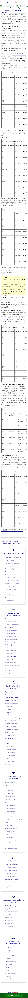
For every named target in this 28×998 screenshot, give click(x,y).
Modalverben (8, 825)
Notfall (7, 970)
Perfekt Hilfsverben (10, 811)
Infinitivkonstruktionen (11, 848)
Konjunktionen (9, 926)
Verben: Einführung (10, 782)
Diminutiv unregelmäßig (11, 653)
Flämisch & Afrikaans (10, 566)
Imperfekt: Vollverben (11, 791)
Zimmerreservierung (10, 973)
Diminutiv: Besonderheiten (12, 665)
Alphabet (7, 572)
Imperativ (7, 843)
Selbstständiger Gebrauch (12, 700)
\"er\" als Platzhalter (10, 749)
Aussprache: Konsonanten (12, 580)
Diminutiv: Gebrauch (10, 662)
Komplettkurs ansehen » (14, 996)
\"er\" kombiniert (9, 764)
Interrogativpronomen (11, 885)
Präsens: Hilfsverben (10, 788)
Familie (7, 967)
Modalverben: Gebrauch (11, 828)
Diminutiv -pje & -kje (10, 650)
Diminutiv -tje (8, 645)
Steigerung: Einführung (11, 709)
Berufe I (7, 668)
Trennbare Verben (10, 796)
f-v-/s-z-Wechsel (9, 601)
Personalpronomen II (11, 870)
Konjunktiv (8, 846)
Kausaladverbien (9, 735)
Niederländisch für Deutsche (13, 557)
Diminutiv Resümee (10, 656)
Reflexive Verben (9, 831)
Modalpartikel (9, 741)
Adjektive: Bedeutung (11, 695)
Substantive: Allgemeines (12, 624)
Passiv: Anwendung (10, 840)
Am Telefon (8, 976)
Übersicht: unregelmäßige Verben (14, 820)
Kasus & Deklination (10, 627)
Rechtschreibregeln (10, 595)
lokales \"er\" (8, 747)
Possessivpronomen (10, 873)
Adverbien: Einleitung (11, 723)
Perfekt (7, 802)
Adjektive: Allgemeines (11, 692)
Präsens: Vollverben (10, 785)
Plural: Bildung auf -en (11, 630)
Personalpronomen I (10, 867)
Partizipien (8, 834)
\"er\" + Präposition (10, 752)
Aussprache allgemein (11, 569)
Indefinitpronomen (10, 882)
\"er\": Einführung (9, 744)
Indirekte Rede (9, 920)
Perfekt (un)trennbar (10, 808)
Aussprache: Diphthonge (12, 577)
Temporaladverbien (10, 726)
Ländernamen (9, 964)
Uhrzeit (7, 953)
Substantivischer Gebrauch (12, 703)
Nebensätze (8, 917)
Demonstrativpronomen (11, 879)
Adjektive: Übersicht (10, 721)
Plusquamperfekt (9, 814)
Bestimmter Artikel (10, 619)
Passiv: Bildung (9, 837)
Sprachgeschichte (10, 560)
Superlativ (8, 715)
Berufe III (7, 674)
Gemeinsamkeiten (10, 706)
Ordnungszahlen (9, 950)
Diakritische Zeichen (10, 592)
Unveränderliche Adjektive (12, 697)
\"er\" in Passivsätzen (10, 761)
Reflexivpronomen (10, 876)
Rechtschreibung (9, 586)
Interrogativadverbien (11, 738)
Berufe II (7, 671)
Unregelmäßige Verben (11, 817)
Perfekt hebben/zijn (10, 805)
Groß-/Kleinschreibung (11, 589)
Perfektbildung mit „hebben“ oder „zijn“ (12, 531)
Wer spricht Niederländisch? (12, 563)
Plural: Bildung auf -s (10, 633)
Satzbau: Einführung (10, 906)
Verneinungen (9, 923)
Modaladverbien (9, 732)
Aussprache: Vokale (10, 575)
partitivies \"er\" (9, 758)
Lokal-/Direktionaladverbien (12, 729)
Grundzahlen (8, 947)
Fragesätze (8, 914)
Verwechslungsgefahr (11, 979)
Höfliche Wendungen (10, 961)
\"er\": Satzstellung (10, 755)
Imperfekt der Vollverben (19, 55)
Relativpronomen (10, 888)
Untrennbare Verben (10, 799)
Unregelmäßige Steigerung (12, 718)
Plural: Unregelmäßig (11, 636)
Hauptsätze (8, 909)
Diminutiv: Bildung (10, 642)
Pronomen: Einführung (11, 864)
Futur (6, 822)
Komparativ (8, 712)
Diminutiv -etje (9, 648)
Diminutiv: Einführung (11, 639)
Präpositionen (9, 929)
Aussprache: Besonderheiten (13, 583)
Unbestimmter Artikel (11, 622)
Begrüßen (7, 958)
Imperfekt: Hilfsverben (11, 794)
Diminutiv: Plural (9, 659)
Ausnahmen (8, 598)
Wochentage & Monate (11, 956)
